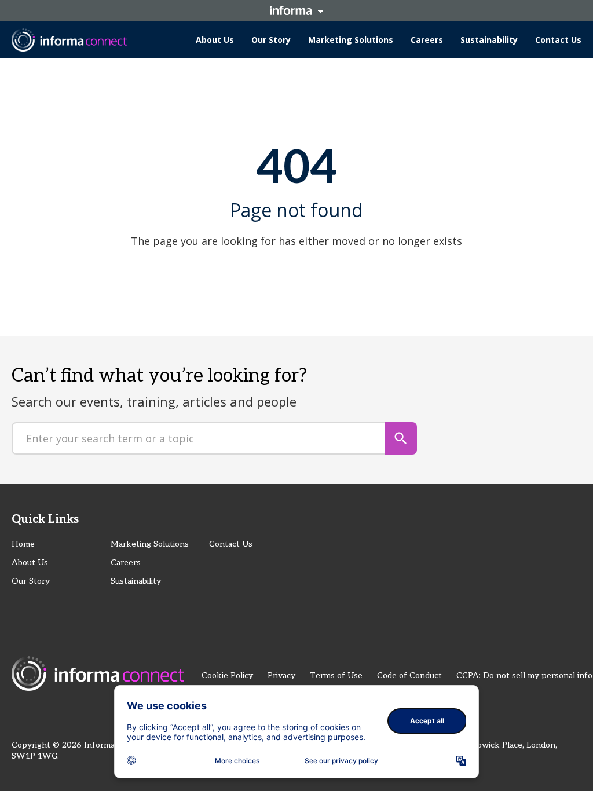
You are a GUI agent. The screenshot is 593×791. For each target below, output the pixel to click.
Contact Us (230, 544)
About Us (30, 562)
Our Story (31, 581)
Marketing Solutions (150, 544)
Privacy (281, 675)
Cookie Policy (227, 675)
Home (23, 544)
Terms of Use (336, 675)
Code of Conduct (409, 675)
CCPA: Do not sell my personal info (524, 675)
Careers (126, 562)
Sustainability (136, 581)
